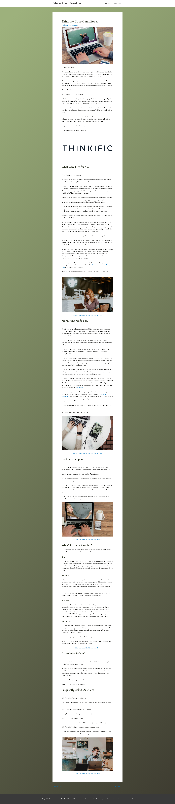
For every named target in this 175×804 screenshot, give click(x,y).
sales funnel (79, 388)
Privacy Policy (117, 3)
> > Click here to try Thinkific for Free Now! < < (87, 315)
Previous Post (57, 787)
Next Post (118, 787)
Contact (107, 3)
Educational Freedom (66, 3)
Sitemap (70, 799)
